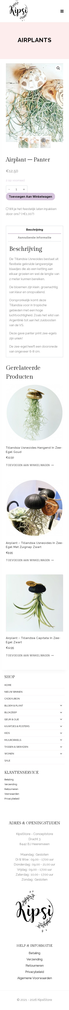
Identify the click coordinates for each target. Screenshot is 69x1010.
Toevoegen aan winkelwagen (30, 196)
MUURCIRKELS (12, 740)
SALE (7, 760)
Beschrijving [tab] (34, 229)
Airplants (34, 40)
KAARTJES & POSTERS (16, 726)
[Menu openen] (64, 11)
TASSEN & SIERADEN (16, 746)
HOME (7, 685)
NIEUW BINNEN (13, 691)
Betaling (9, 779)
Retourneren (11, 789)
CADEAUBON (12, 698)
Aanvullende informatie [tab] (34, 237)
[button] (58, 68)
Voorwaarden (11, 793)
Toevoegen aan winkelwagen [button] (28, 465)
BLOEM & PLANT (13, 705)
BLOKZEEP (10, 712)
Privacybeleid (11, 798)
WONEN (9, 753)
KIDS (7, 733)
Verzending (10, 784)
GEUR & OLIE (11, 719)
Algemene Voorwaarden (34, 978)
